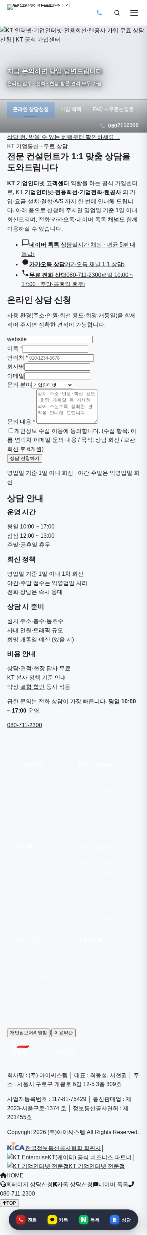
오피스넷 (22, 790)
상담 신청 (23, 860)
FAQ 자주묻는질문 (113, 109)
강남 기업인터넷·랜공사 (102, 862)
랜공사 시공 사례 (95, 790)
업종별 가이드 (27, 941)
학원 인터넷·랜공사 (33, 967)
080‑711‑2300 (24, 725)
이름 (14, 348)
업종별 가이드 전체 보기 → (38, 1004)
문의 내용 (21, 422)
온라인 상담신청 (31, 109)
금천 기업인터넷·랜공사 (102, 884)
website (17, 339)
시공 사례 (23, 893)
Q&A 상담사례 (28, 882)
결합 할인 (32, 687)
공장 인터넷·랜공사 (33, 989)
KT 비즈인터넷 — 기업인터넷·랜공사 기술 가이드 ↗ (104, 961)
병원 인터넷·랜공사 (33, 956)
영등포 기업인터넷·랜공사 (105, 895)
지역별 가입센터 (95, 847)
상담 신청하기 (24, 458)
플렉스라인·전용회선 (34, 812)
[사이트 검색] (117, 13)
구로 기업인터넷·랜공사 (102, 873)
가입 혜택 (70, 109)
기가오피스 (24, 801)
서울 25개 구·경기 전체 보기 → (105, 921)
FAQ (17, 871)
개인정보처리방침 (28, 1032)
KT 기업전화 (91, 812)
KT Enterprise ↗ (95, 979)
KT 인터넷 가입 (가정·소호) (38, 827)
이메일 (15, 376)
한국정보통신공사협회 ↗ (104, 990)
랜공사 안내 (90, 779)
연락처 (17, 358)
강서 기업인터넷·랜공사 (102, 906)
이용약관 (63, 1032)
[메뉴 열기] (134, 13)
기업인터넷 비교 (30, 779)
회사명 (15, 367)
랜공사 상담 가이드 (98, 801)
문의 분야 (19, 385)
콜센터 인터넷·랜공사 (35, 978)
